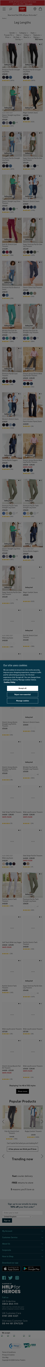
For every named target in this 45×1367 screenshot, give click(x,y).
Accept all (22, 688)
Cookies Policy (9, 682)
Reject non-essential (22, 695)
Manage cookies (22, 701)
